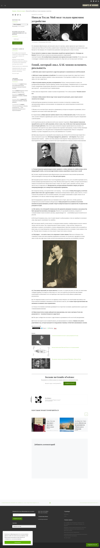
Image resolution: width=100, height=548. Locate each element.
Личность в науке (21, 11)
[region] (18, 538)
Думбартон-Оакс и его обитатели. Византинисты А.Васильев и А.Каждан (80, 425)
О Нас (65, 516)
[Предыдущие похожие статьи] (82, 414)
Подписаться (69, 383)
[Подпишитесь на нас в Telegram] (93, 1)
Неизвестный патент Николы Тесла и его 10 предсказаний (65, 347)
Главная (14, 11)
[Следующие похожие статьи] (86, 414)
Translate (22, 26)
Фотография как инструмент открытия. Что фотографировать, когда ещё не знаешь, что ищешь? (20, 55)
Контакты (66, 514)
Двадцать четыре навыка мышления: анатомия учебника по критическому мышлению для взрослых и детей (19, 62)
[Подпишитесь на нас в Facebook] (91, 1)
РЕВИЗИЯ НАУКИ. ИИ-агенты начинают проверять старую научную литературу (19, 70)
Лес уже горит (15, 73)
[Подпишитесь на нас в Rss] (98, 1)
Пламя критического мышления (20, 66)
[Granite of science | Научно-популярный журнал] (90, 5)
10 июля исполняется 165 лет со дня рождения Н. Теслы (65, 335)
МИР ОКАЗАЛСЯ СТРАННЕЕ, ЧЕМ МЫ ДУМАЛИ (19, 96)
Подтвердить (18, 542)
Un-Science (35, 42)
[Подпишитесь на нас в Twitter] (96, 1)
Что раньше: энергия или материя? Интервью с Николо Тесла (66, 359)
